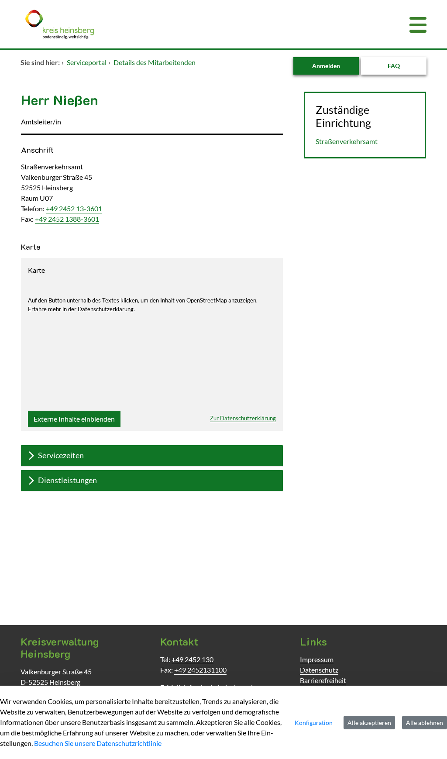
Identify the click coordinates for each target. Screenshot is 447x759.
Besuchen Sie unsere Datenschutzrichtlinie (98, 743)
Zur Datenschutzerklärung (243, 418)
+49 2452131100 (200, 670)
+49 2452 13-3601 (74, 208)
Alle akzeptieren (369, 722)
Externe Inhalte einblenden (74, 419)
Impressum (317, 659)
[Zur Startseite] (189, 24)
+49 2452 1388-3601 (67, 219)
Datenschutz (319, 670)
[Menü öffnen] (417, 24)
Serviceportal (87, 62)
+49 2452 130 (192, 659)
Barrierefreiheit (323, 680)
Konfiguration (314, 722)
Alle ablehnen (424, 722)
